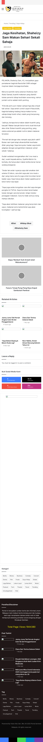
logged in (14, 363)
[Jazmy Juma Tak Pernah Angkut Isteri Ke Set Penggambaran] (11, 310)
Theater (19, 587)
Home (5, 23)
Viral (16, 591)
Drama (5, 579)
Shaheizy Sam (22, 228)
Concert (36, 576)
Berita (5, 576)
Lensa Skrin (28, 583)
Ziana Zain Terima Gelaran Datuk (29, 319)
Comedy (28, 576)
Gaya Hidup (20, 23)
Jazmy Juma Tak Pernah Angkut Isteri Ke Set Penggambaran (11, 320)
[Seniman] (14, 9)
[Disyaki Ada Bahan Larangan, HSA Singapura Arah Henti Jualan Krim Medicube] (8, 662)
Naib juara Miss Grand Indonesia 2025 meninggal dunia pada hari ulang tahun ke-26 (27, 672)
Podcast (5, 587)
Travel (27, 587)
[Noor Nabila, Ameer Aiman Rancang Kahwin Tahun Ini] (31, 333)
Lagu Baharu (7, 583)
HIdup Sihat (26, 223)
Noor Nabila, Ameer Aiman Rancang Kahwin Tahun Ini (31, 343)
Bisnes (12, 576)
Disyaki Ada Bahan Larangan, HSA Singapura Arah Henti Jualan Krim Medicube (28, 661)
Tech (12, 587)
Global (35, 579)
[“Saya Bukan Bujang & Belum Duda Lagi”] (11, 333)
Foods (18, 579)
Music (37, 583)
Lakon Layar (18, 583)
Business (19, 576)
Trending (12, 23)
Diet (14, 223)
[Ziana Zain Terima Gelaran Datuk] (31, 310)
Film (11, 579)
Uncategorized (7, 591)
